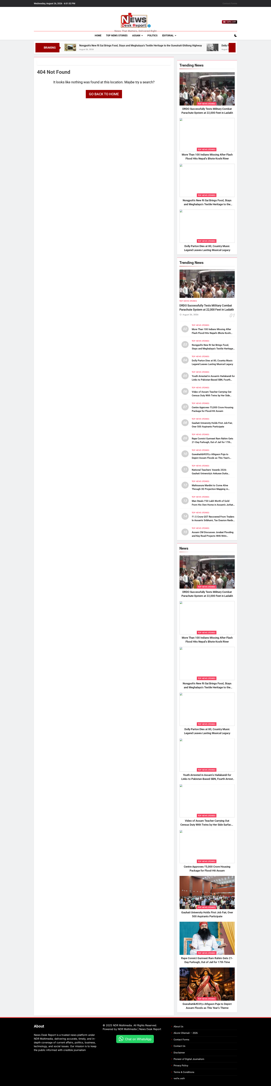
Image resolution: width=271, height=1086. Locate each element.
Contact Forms (230, 3)
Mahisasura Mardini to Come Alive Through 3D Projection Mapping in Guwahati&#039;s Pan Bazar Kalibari (211, 489)
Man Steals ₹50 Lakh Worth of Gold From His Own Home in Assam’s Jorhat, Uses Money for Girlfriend (213, 505)
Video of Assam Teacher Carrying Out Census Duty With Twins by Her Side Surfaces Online (211, 395)
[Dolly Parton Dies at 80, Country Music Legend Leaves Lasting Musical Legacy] (171, 47)
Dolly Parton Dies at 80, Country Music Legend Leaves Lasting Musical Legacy (224, 45)
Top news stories (117, 35)
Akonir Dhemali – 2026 (186, 1033)
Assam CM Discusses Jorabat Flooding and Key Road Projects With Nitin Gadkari (213, 536)
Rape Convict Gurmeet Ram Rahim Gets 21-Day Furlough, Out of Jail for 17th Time (212, 442)
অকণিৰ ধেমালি (179, 1078)
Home (98, 35)
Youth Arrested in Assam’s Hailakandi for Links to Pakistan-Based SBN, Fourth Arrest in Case (213, 380)
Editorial (168, 35)
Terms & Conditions (184, 1072)
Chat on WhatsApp (138, 1039)
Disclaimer (179, 1052)
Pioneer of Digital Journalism (189, 1059)
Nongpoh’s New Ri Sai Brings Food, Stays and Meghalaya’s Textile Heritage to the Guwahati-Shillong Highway (99, 45)
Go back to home (104, 94)
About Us (178, 1026)
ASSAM (136, 35)
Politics (152, 35)
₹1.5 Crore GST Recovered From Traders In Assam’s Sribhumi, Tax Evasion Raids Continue (213, 520)
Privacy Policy (181, 1065)
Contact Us (179, 1046)
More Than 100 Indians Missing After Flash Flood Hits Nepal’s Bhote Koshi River (211, 333)
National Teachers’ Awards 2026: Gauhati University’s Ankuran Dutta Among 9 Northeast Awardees (210, 473)
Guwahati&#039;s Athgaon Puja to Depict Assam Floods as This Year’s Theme (211, 458)
